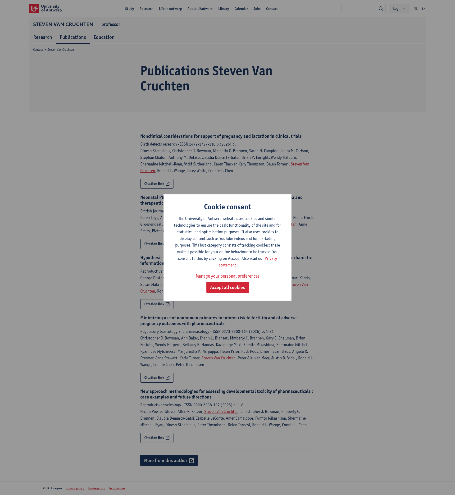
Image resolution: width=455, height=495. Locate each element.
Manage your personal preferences (227, 276)
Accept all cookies (227, 287)
